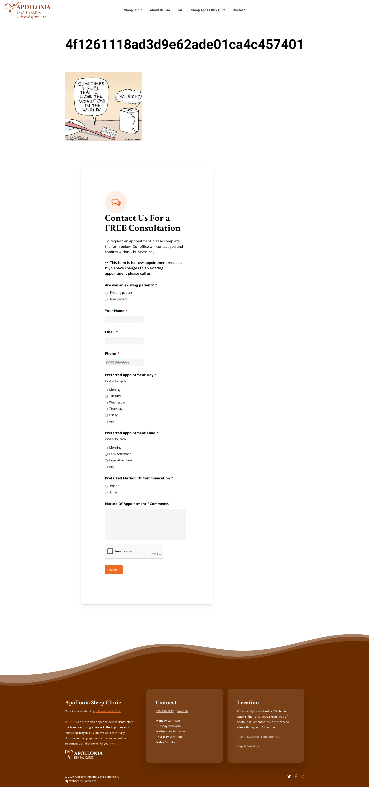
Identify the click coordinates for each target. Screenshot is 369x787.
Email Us (182, 711)
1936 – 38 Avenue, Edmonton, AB (258, 737)
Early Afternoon (120, 454)
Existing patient (121, 292)
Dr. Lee (69, 722)
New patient (118, 299)
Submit (113, 569)
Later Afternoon (120, 460)
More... (114, 743)
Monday (115, 390)
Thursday (115, 409)
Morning (115, 447)
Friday (113, 415)
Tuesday (115, 396)
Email (113, 492)
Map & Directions (248, 746)
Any (112, 421)
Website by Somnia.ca (82, 781)
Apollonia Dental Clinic (107, 711)
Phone (114, 486)
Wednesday (117, 402)
